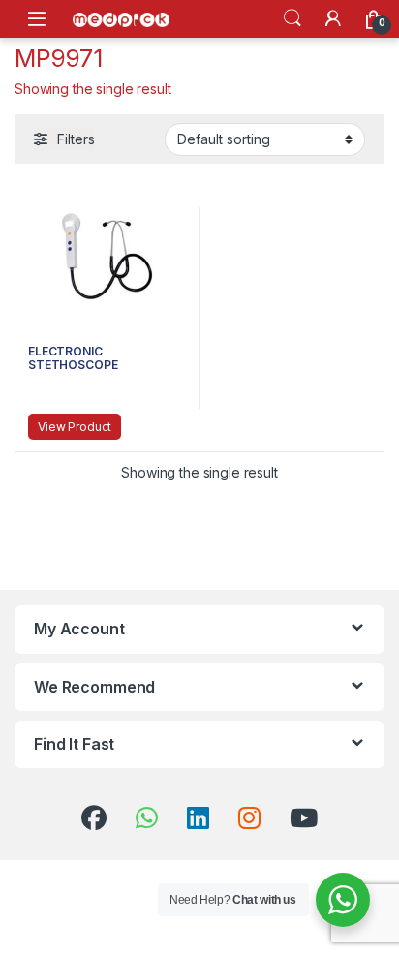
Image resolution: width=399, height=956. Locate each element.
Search (292, 18)
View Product (74, 426)
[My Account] (333, 18)
